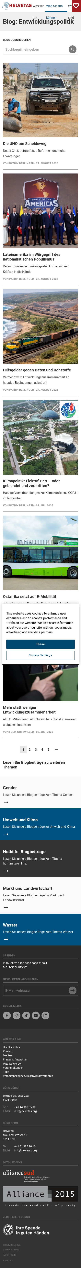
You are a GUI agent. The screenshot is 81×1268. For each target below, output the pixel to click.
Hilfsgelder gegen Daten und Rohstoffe (37, 370)
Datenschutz (11, 1249)
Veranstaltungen (13, 1067)
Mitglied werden (12, 1063)
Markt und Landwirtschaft (27, 888)
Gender (10, 787)
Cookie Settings (40, 655)
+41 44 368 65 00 (25, 1107)
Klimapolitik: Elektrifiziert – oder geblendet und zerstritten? (31, 483)
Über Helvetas (11, 1047)
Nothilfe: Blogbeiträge (24, 851)
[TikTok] (26, 1016)
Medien (7, 1055)
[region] (40, 634)
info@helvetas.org (25, 1111)
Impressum (9, 1254)
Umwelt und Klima (20, 819)
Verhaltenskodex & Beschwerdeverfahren (28, 1076)
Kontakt (8, 1051)
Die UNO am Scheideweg (24, 143)
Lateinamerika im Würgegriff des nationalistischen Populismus (31, 257)
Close (40, 644)
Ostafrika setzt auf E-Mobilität (29, 596)
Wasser (10, 925)
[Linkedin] (45, 1016)
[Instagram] (16, 1016)
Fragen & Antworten (15, 1059)
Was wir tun (38, 8)
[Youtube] (36, 1016)
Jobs (6, 1072)
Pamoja (7, 1260)
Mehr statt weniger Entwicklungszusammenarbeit (29, 710)
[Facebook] (7, 1016)
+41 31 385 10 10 (25, 1146)
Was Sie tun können (54, 8)
